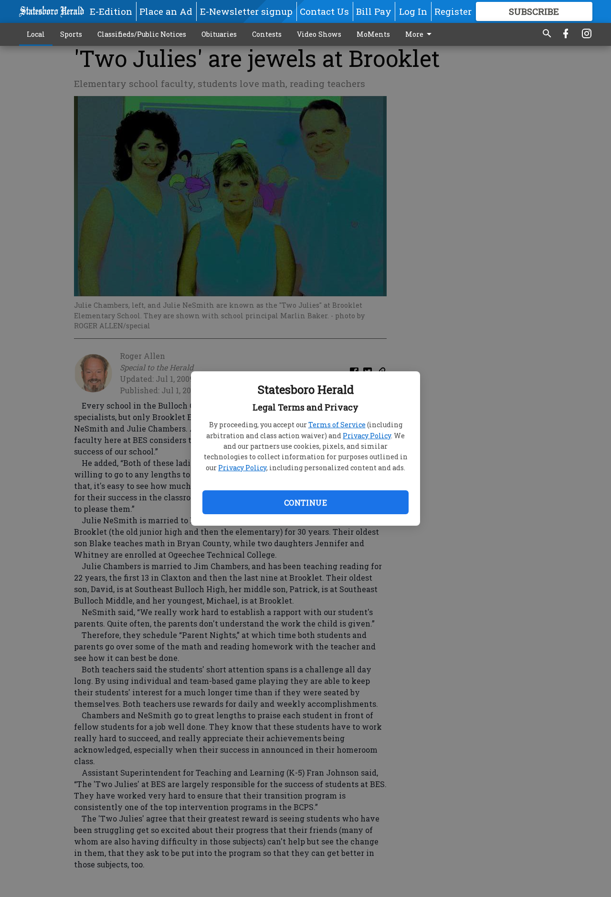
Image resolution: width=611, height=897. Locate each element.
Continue (305, 502)
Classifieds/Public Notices (141, 34)
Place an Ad (165, 11)
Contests (267, 34)
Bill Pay (373, 11)
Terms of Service (337, 424)
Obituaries (219, 34)
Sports (71, 34)
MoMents (373, 34)
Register (453, 11)
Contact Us (324, 11)
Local (36, 34)
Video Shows (319, 34)
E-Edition (111, 11)
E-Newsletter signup (246, 11)
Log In (413, 11)
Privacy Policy (367, 435)
